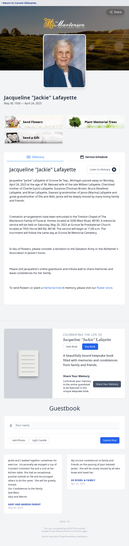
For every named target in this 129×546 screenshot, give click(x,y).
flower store (104, 288)
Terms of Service (73, 531)
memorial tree (52, 288)
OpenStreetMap (68, 536)
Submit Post (110, 440)
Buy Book (90, 346)
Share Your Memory (107, 384)
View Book (71, 346)
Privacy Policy (55, 531)
